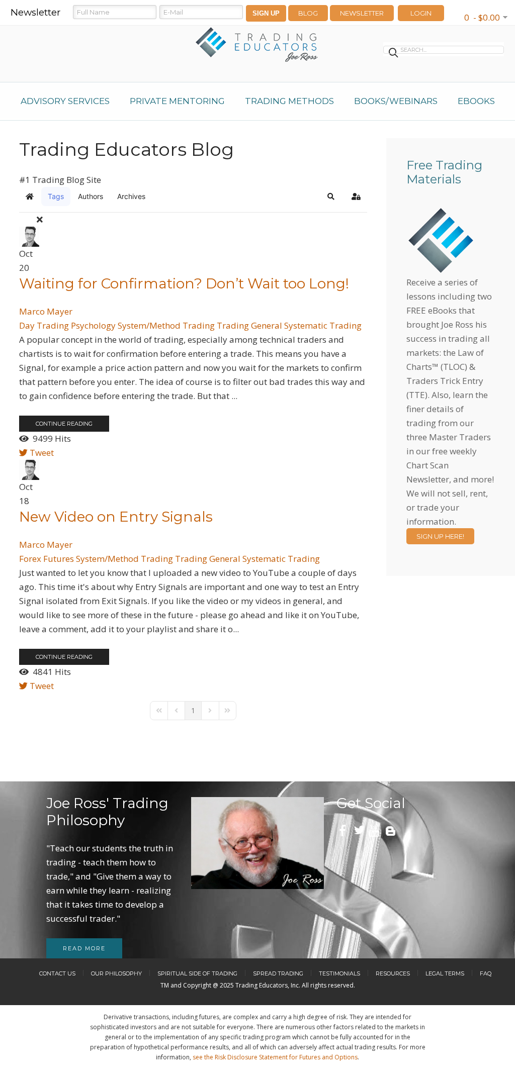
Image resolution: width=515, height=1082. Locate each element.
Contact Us (57, 973)
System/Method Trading (166, 325)
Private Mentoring (177, 101)
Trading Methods (289, 101)
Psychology (93, 325)
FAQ (485, 973)
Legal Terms (444, 973)
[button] (331, 196)
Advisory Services (65, 101)
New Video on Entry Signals (116, 516)
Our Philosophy (116, 973)
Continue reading (64, 423)
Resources (393, 973)
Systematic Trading (323, 325)
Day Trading (44, 325)
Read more (84, 948)
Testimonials (339, 973)
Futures (58, 558)
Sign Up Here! (440, 536)
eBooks (476, 101)
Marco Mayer (45, 311)
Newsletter (362, 13)
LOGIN (421, 13)
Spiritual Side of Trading (197, 973)
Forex (30, 558)
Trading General (249, 325)
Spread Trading (278, 973)
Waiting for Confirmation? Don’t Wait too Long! (184, 283)
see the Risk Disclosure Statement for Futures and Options (275, 1057)
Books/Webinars (396, 101)
